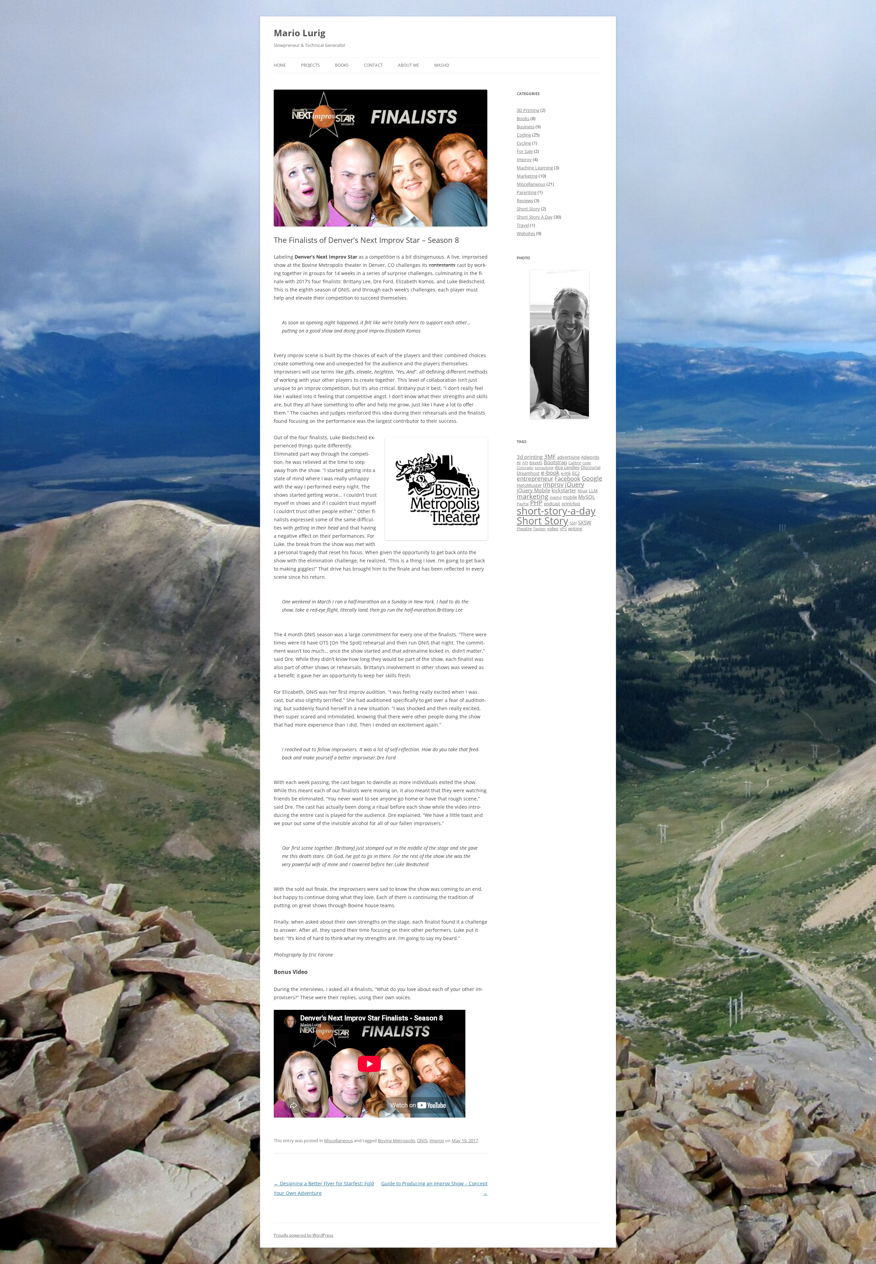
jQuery (574, 484)
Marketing (527, 176)
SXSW (584, 522)
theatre (524, 528)
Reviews (525, 200)
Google (592, 478)
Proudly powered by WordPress (303, 1235)
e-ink (566, 473)
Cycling (524, 143)
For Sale (525, 151)
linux (583, 490)
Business (525, 126)
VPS (563, 528)
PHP (536, 502)
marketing (532, 496)
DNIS (422, 1140)
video (552, 528)
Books (342, 65)
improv (436, 1140)
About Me (408, 65)
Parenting (527, 192)
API (525, 462)
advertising (568, 457)
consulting (544, 467)
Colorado (525, 467)
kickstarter (564, 490)
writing (575, 528)
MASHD (441, 65)
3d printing (530, 456)
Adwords (590, 457)
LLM (593, 490)
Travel (523, 225)
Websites (526, 233)
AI (519, 462)
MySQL (586, 496)
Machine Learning (535, 168)
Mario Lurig (299, 33)
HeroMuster (529, 485)
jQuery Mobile (533, 490)
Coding (524, 135)
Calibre (574, 462)
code (586, 462)
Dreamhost (528, 473)
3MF (550, 456)
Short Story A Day (535, 217)
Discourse (591, 467)
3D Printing (528, 110)
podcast (552, 503)
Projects (310, 65)
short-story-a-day (556, 510)
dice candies (567, 467)
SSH (573, 523)
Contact (373, 65)
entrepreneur (535, 478)
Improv (524, 159)
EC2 (576, 473)
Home (280, 65)
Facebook (567, 478)
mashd (556, 497)
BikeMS (535, 462)
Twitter (539, 528)
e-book (550, 473)
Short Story (528, 209)
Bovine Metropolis (396, 1140)
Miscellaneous (338, 1140)
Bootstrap (555, 462)
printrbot (571, 503)
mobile (570, 497)
